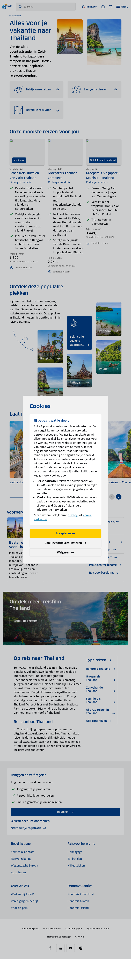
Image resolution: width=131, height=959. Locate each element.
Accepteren (63, 533)
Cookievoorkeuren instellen (63, 543)
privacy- (73, 515)
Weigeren (63, 552)
